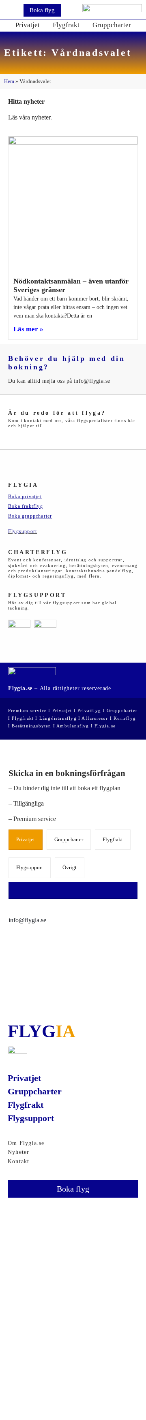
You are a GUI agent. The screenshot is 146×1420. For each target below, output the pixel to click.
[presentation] (23, 839)
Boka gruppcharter (30, 516)
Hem (9, 81)
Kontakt (18, 1161)
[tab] (26, 839)
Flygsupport (22, 531)
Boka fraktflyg (25, 506)
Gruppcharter (111, 25)
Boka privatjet (25, 496)
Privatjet (27, 25)
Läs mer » (28, 329)
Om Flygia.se (26, 1143)
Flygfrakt (66, 25)
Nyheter (18, 1152)
